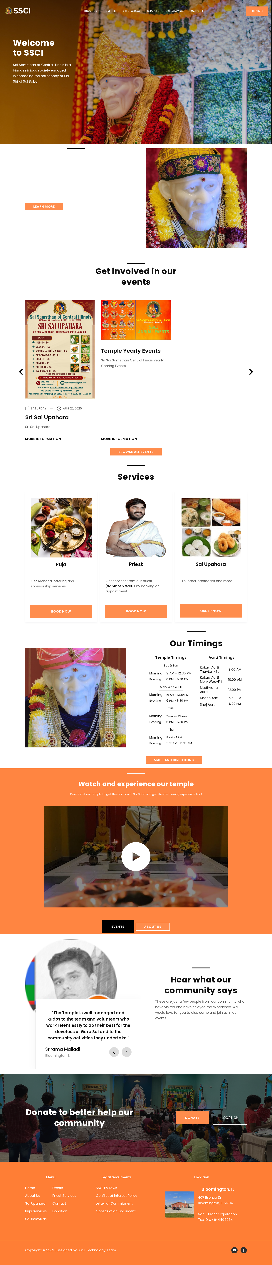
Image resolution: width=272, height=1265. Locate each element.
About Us (32, 1195)
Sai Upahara (35, 1203)
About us (90, 11)
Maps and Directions (174, 760)
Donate (257, 11)
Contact (59, 1203)
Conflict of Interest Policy (116, 1195)
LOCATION (230, 1117)
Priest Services (64, 1195)
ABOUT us (152, 926)
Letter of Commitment (114, 1203)
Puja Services (36, 1211)
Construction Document (116, 1211)
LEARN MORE (44, 206)
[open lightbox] (136, 856)
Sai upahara (131, 11)
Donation (59, 1211)
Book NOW (61, 611)
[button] (197, 11)
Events (111, 11)
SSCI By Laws (106, 1188)
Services (153, 11)
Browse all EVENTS (136, 451)
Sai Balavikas (175, 11)
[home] (17, 11)
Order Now (210, 610)
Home (30, 1188)
